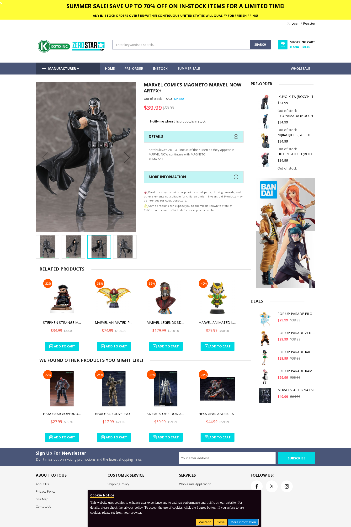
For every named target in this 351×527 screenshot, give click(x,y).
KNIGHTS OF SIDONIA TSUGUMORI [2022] (166, 413)
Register (309, 23)
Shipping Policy (118, 484)
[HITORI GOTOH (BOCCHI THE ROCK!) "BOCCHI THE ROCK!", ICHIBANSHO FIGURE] (266, 161)
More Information (167, 177)
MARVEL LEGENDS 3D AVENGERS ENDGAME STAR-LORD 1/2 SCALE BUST (166, 322)
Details (156, 136)
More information (243, 522)
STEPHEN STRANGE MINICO (62, 322)
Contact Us (43, 506)
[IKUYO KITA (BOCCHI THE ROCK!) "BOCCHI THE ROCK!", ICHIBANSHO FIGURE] (266, 104)
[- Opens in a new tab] (146, 206)
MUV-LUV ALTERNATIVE (296, 390)
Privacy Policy (45, 491)
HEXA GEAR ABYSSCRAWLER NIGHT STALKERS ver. (217, 413)
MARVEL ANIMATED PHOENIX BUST (114, 322)
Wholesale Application (195, 484)
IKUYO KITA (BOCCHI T (295, 96)
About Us (42, 484)
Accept (206, 522)
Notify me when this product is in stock (178, 121)
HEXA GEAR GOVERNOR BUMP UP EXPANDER (62, 413)
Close (221, 522)
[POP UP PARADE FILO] (266, 321)
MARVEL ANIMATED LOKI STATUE (217, 322)
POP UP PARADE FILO (294, 313)
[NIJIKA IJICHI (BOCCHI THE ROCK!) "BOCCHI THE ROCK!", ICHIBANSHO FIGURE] (266, 142)
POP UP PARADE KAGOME (298, 352)
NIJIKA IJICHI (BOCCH (293, 135)
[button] (45, 157)
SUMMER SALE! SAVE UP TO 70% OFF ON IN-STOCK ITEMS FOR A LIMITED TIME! (175, 6)
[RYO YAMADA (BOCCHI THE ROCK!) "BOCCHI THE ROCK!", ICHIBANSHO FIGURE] (266, 123)
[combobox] (181, 44)
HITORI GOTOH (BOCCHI (296, 154)
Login (295, 23)
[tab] (194, 137)
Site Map (42, 499)
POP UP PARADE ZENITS (297, 332)
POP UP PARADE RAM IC (296, 371)
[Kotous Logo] (71, 51)
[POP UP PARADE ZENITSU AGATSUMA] (266, 340)
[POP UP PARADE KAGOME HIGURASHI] (266, 359)
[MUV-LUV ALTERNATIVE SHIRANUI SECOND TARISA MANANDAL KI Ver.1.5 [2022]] (266, 397)
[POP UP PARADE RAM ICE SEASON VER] (266, 378)
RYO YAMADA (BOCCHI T (297, 115)
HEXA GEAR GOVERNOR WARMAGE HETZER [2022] (114, 413)
